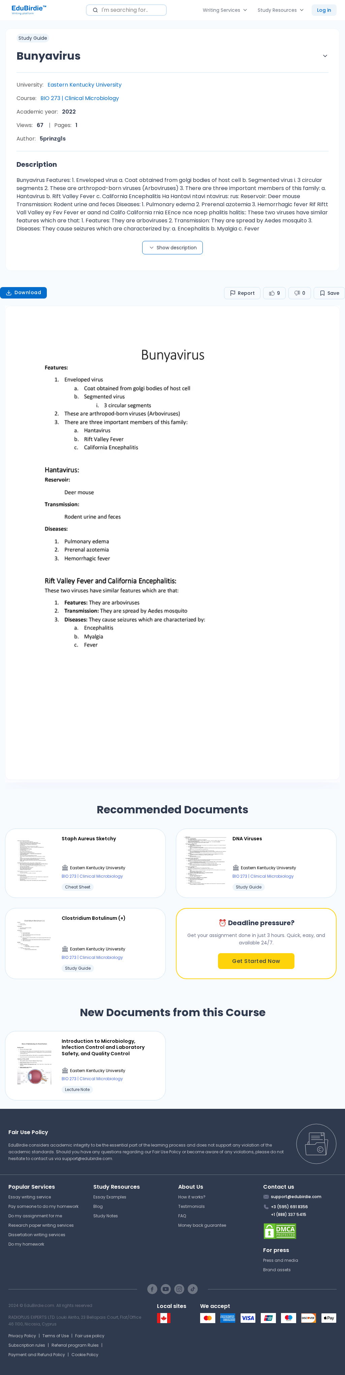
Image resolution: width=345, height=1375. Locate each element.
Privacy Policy (22, 1336)
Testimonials (191, 1206)
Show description (177, 247)
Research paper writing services (41, 1225)
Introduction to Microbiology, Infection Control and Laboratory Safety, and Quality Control (103, 1047)
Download (27, 292)
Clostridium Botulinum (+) (94, 918)
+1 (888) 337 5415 (288, 1214)
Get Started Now (256, 961)
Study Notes (105, 1216)
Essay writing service (29, 1197)
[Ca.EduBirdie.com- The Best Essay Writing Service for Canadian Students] (163, 1321)
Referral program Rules (75, 1345)
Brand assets (277, 1270)
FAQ (182, 1216)
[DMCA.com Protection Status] (300, 1231)
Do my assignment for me (35, 1216)
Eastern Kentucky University (85, 85)
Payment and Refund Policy (36, 1354)
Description (37, 164)
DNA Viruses (247, 839)
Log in (324, 10)
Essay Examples (109, 1197)
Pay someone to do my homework (43, 1206)
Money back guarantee (202, 1225)
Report (246, 293)
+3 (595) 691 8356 (289, 1207)
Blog (98, 1206)
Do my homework (26, 1244)
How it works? (192, 1197)
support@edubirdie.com (87, 1158)
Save (333, 293)
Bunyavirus (49, 55)
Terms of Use (55, 1336)
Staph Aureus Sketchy (89, 839)
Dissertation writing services (36, 1235)
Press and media (280, 1260)
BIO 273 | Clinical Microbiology (79, 98)
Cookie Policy (84, 1354)
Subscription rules (26, 1345)
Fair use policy (89, 1336)
